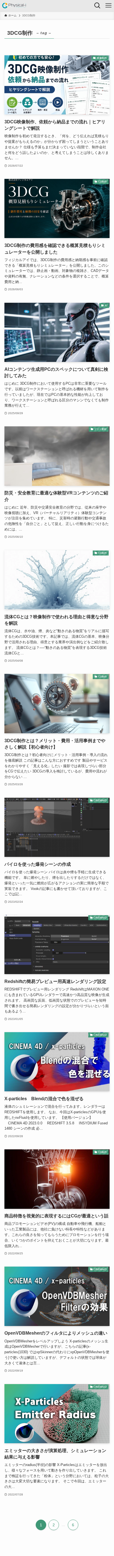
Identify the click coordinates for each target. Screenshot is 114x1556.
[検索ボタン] (97, 5)
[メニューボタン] (108, 5)
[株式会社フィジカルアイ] (14, 5)
